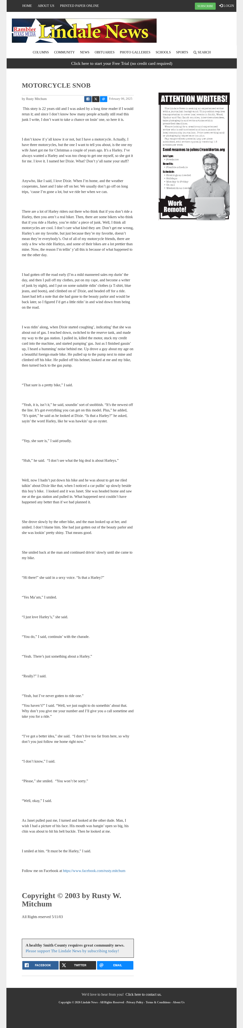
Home (27, 6)
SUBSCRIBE (205, 6)
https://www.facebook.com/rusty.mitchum (94, 871)
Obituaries (105, 52)
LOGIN (228, 6)
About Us (46, 6)
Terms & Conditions (158, 1002)
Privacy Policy (134, 1002)
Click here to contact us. (144, 994)
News (84, 52)
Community (64, 52)
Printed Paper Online (79, 6)
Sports (182, 52)
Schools (163, 52)
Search (204, 52)
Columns (41, 52)
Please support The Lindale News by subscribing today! (72, 951)
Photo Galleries (135, 52)
